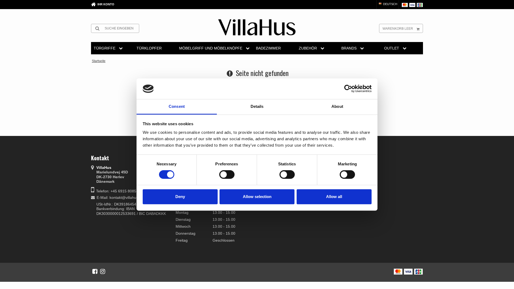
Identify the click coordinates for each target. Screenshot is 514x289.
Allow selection (257, 196)
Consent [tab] (177, 106)
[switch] (227, 174)
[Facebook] (94, 271)
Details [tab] (257, 106)
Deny (180, 196)
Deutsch (389, 4)
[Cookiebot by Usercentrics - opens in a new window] (348, 89)
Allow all (334, 196)
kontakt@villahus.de (126, 197)
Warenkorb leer (398, 29)
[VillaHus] (257, 27)
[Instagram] (102, 271)
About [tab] (337, 106)
